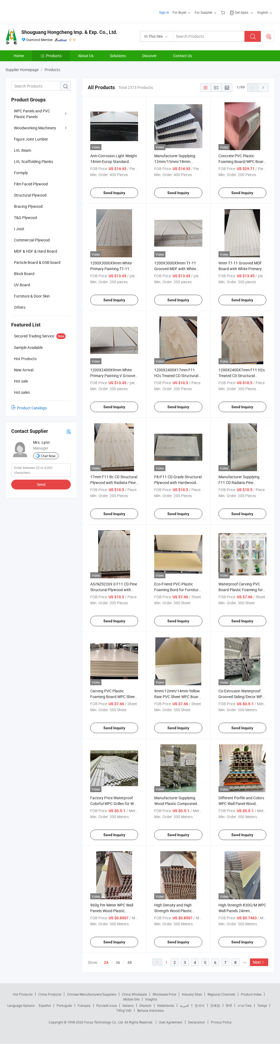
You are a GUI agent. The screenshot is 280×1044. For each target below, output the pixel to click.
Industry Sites (192, 994)
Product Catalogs (32, 407)
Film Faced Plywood (31, 183)
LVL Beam (22, 150)
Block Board (24, 273)
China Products (49, 994)
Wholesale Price (164, 994)
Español (45, 1005)
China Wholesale (134, 994)
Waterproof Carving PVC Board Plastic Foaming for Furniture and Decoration (240, 589)
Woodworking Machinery (35, 127)
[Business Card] (68, 431)
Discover (149, 55)
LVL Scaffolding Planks (33, 161)
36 (118, 962)
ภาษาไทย (245, 1005)
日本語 (215, 1005)
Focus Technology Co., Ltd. (104, 1022)
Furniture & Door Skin (32, 296)
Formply (21, 172)
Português (64, 1005)
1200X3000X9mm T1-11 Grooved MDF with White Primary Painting (175, 268)
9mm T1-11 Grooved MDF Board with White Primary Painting (240, 268)
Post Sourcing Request (269, 36)
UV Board (22, 284)
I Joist (19, 228)
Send (41, 484)
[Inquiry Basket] (223, 12)
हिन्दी (229, 1005)
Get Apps (241, 12)
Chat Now (48, 456)
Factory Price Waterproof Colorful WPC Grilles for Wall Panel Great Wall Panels (114, 803)
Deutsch (145, 1005)
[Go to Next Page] (263, 87)
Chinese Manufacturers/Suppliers (91, 994)
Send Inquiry (114, 193)
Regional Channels (221, 994)
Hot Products (23, 994)
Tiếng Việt (124, 1010)
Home (19, 55)
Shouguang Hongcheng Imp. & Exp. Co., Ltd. (69, 32)
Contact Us (182, 55)
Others (19, 307)
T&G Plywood (25, 217)
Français (84, 1005)
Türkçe (262, 1005)
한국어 (200, 1005)
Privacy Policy (221, 1022)
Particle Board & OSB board (37, 262)
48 (129, 962)
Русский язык (106, 1005)
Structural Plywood (30, 195)
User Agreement (170, 1022)
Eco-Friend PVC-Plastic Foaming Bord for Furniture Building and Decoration (177, 589)
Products (54, 55)
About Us (86, 55)
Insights (151, 999)
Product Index (251, 994)
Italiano (128, 1005)
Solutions (118, 55)
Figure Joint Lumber (31, 139)
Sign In (164, 12)
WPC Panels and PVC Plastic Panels (32, 113)
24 (106, 962)
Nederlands (165, 1005)
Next (257, 962)
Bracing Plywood (28, 206)
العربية (184, 1005)
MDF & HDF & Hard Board (35, 251)
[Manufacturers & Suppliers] (40, 10)
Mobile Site (131, 999)
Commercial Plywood (32, 240)
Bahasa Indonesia (150, 1010)
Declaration (196, 1022)
